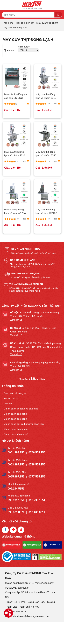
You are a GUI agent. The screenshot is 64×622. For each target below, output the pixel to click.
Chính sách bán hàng (15, 413)
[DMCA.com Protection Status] (47, 556)
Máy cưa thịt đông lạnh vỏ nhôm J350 (45, 153)
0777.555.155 (37, 476)
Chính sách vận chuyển (16, 434)
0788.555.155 (37, 464)
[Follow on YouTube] (21, 530)
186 (25, 161)
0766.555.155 (37, 452)
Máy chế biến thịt (25, 22)
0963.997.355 (16, 464)
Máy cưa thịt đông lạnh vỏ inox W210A (46, 211)
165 (56, 161)
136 (25, 219)
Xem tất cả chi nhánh (32, 379)
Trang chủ (8, 22)
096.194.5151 (16, 488)
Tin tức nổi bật (11, 398)
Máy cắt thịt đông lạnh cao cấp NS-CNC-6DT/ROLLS (16, 96)
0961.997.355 (16, 452)
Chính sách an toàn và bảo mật (21, 408)
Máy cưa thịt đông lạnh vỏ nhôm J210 (45, 96)
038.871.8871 (16, 512)
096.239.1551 (37, 500)
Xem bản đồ (16, 320)
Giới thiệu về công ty (15, 393)
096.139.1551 (16, 500)
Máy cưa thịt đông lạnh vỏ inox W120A (15, 211)
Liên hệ (8, 403)
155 (56, 219)
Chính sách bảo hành (15, 418)
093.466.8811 (37, 512)
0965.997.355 (16, 476)
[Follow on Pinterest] (13, 530)
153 (56, 104)
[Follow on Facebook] (5, 530)
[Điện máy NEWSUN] (32, 5)
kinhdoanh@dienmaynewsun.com (31, 616)
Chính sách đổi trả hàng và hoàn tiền (24, 424)
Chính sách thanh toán (16, 429)
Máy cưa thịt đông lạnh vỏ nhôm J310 (14, 153)
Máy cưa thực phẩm (47, 22)
